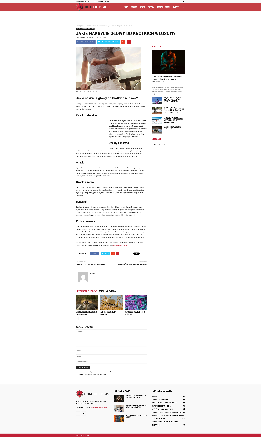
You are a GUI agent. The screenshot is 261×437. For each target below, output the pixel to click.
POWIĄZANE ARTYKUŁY (87, 291)
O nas (94, 1)
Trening (134, 7)
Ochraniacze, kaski (159, 419)
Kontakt (107, 1)
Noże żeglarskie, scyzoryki (162, 409)
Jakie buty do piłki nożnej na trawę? (90, 264)
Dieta (126, 7)
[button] (182, 6)
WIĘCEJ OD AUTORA (107, 291)
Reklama (100, 1)
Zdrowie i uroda (163, 7)
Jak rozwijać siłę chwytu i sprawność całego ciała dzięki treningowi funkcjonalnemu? (167, 79)
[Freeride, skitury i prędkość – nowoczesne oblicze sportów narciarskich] (157, 120)
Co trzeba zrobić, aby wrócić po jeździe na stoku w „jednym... (172, 99)
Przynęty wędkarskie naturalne (164, 403)
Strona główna (80, 26)
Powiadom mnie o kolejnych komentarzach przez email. (94, 372)
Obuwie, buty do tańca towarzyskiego (167, 412)
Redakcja (82, 37)
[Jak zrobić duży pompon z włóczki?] (136, 302)
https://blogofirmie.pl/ (120, 245)
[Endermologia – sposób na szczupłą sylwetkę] (119, 408)
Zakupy (176, 7)
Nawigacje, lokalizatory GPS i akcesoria (168, 416)
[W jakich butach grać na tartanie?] (157, 129)
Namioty (155, 397)
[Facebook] (180, 1)
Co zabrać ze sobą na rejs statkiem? (132, 264)
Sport (142, 7)
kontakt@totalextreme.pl (99, 408)
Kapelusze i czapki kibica (88, 28)
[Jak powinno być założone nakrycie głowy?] (87, 302)
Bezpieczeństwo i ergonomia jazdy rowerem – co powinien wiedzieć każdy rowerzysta (174, 110)
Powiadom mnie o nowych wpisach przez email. (92, 374)
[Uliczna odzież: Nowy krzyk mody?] (119, 418)
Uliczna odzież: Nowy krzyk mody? (136, 416)
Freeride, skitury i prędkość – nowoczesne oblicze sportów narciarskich (173, 119)
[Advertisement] (130, 18)
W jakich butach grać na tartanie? (174, 128)
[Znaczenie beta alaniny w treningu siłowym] (119, 398)
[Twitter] (183, 1)
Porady (151, 7)
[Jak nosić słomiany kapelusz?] (111, 302)
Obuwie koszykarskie (160, 400)
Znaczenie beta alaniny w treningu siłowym (136, 396)
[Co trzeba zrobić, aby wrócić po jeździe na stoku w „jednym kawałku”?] (157, 100)
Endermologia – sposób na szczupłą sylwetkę (136, 406)
